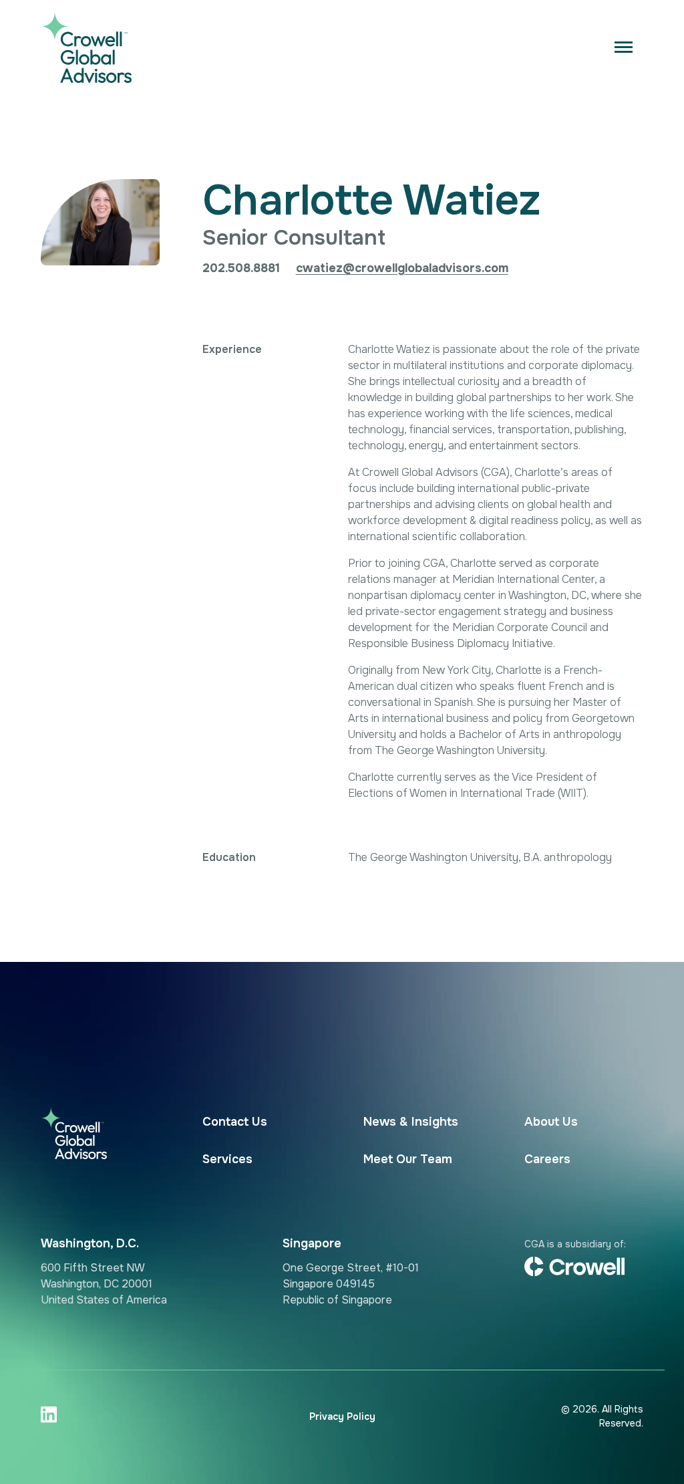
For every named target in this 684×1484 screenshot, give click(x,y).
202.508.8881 (241, 268)
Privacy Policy (342, 1416)
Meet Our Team (407, 1159)
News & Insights (410, 1121)
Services (227, 1159)
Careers (547, 1159)
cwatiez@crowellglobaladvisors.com (402, 268)
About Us (551, 1121)
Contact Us (234, 1121)
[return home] (81, 47)
